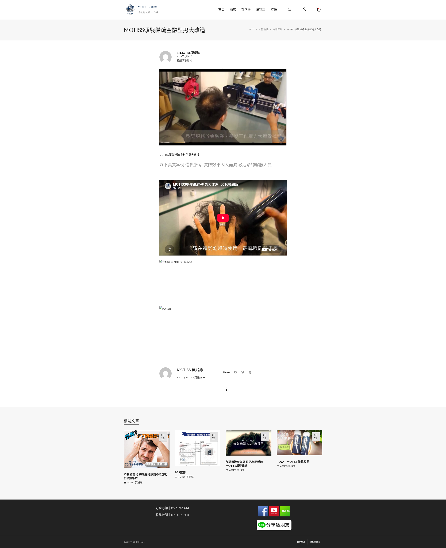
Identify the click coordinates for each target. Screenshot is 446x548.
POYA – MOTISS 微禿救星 (293, 461)
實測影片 (187, 60)
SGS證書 (180, 472)
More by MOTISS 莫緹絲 (189, 377)
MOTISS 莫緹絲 (135, 482)
